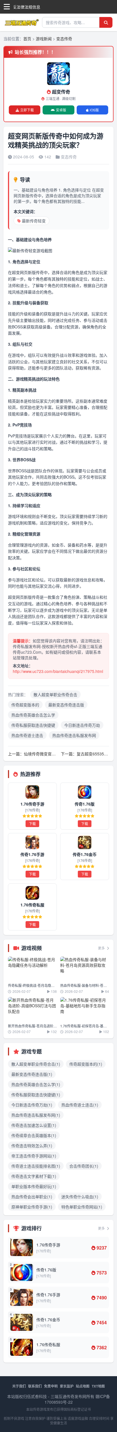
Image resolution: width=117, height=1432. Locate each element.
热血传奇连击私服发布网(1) (35, 1115)
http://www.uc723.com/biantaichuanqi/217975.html (58, 671)
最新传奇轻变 (34, 221)
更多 (102, 948)
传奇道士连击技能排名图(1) (35, 1166)
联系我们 (35, 1386)
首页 (27, 38)
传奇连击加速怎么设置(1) (33, 1125)
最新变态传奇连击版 (66, 704)
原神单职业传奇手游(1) (31, 1207)
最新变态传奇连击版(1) (31, 1074)
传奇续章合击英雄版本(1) (33, 1135)
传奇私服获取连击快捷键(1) (35, 1094)
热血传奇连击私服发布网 (74, 735)
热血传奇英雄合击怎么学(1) (35, 1084)
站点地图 (82, 1386)
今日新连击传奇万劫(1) (31, 1105)
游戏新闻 (44, 38)
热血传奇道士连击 (27, 735)
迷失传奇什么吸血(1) (79, 1196)
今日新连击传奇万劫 (82, 725)
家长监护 (67, 1386)
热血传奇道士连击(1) (79, 1105)
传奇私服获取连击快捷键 (33, 725)
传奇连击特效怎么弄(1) (31, 1145)
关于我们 (19, 1386)
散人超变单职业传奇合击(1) (35, 1064)
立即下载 (27, 109)
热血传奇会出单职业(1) (31, 1196)
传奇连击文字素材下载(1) (33, 1176)
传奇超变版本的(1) (85, 1064)
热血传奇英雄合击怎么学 (33, 715)
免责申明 (51, 1386)
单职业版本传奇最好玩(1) (33, 1186)
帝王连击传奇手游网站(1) (33, 1156)
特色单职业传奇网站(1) (81, 1207)
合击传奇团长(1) (83, 1166)
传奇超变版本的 (25, 704)
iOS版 (94, 109)
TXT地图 (98, 1386)
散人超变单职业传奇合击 (55, 694)
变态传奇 (64, 38)
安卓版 (61, 109)
